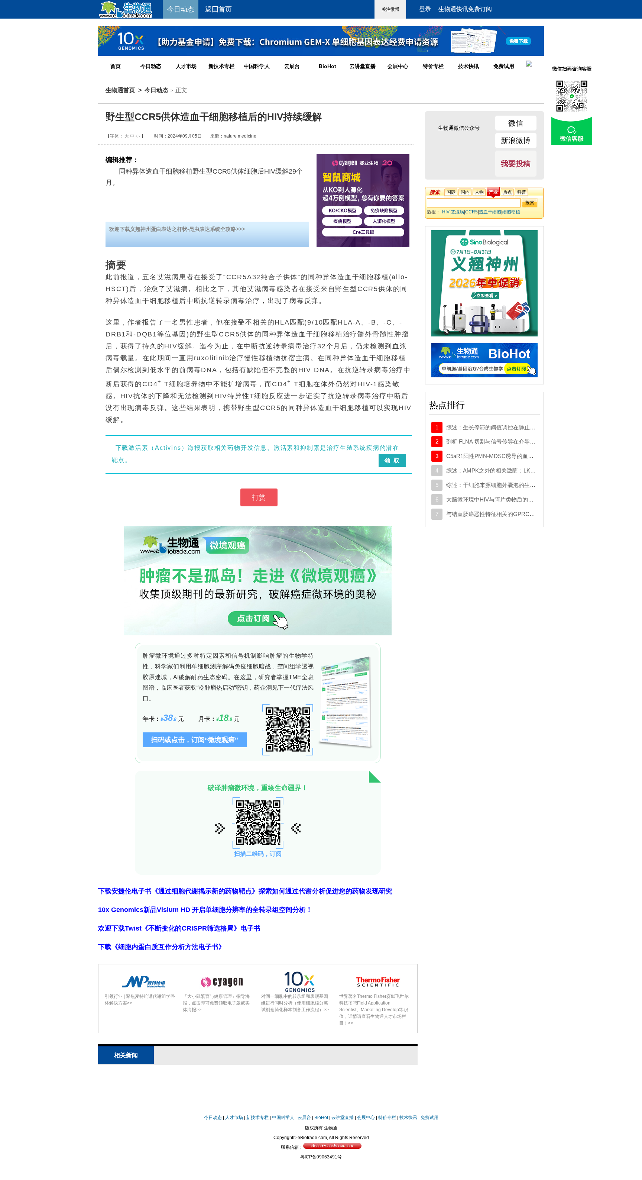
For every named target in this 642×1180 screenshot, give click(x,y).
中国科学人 (257, 66)
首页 (115, 66)
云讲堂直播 (363, 66)
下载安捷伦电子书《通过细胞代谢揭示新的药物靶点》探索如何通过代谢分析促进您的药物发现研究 (245, 891)
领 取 (392, 460)
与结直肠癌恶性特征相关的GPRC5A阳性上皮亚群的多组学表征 (524, 514)
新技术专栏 (221, 66)
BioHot (327, 66)
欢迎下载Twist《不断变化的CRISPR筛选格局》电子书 (179, 928)
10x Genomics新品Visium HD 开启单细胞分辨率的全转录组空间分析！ (205, 909)
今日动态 (150, 66)
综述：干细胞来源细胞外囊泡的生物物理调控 (502, 485)
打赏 (259, 497)
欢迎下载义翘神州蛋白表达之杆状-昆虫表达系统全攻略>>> (177, 229)
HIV (446, 212)
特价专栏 (433, 66)
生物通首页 (120, 90)
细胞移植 (511, 212)
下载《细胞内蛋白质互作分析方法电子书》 (161, 947)
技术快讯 (468, 66)
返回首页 (218, 9)
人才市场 (186, 66)
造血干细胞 (490, 212)
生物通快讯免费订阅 (465, 9)
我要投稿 (516, 163)
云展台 (292, 66)
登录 (425, 9)
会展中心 (398, 66)
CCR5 (471, 212)
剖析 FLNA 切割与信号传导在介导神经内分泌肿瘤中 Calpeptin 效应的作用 (537, 441)
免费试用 (503, 66)
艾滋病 (457, 212)
